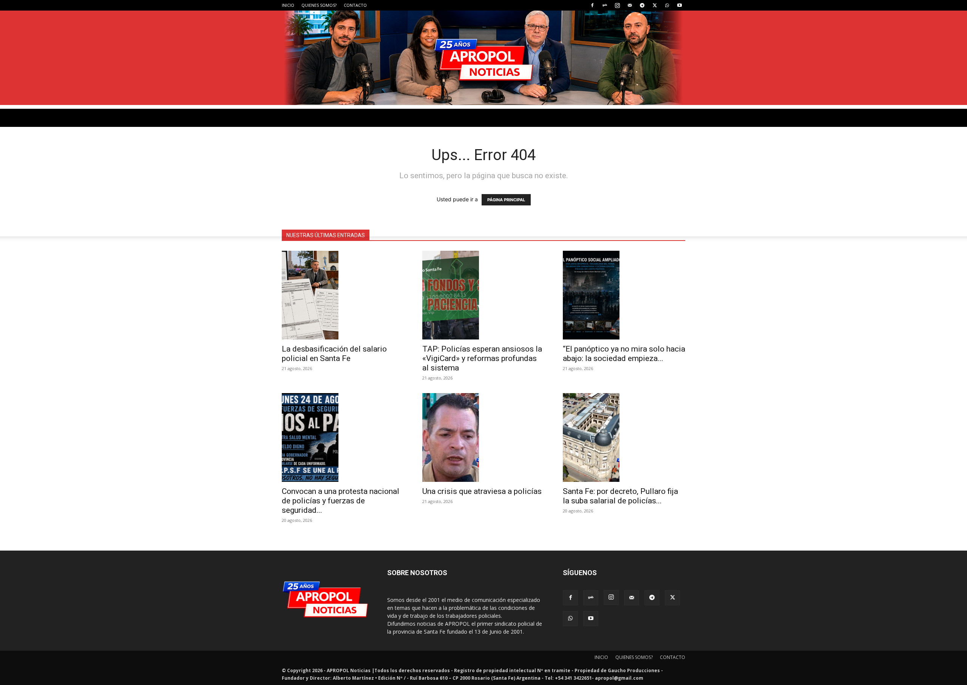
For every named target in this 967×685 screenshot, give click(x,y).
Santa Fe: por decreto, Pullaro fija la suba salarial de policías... (620, 496)
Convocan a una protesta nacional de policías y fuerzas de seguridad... (340, 501)
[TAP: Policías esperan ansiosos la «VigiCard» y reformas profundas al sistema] (483, 295)
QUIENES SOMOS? (319, 5)
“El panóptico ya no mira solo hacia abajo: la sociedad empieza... (624, 353)
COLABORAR (467, 227)
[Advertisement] (483, 161)
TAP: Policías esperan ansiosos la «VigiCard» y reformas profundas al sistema (482, 358)
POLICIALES (329, 227)
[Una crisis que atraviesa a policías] (483, 437)
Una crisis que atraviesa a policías (482, 491)
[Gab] (604, 5)
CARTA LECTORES (417, 227)
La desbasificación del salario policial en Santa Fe (334, 353)
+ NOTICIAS (509, 227)
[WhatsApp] (667, 5)
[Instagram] (617, 5)
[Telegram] (642, 5)
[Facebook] (592, 5)
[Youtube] (679, 5)
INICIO (288, 5)
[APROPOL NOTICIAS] (483, 58)
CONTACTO (355, 5)
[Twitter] (654, 5)
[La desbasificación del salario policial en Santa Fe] (343, 295)
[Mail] (629, 5)
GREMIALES (369, 227)
